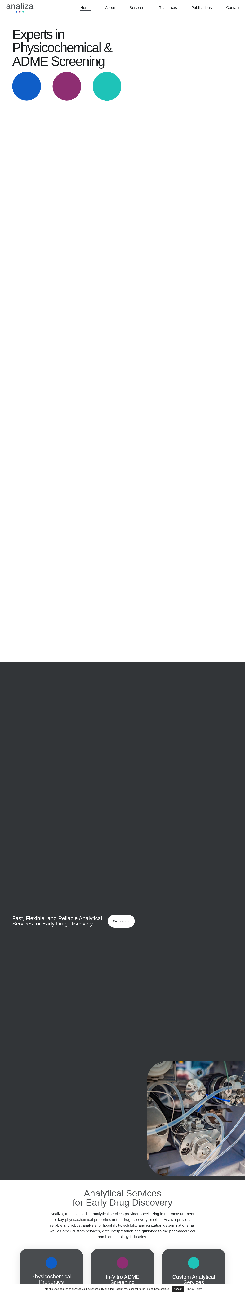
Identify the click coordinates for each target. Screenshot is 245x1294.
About (110, 8)
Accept (178, 1288)
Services (137, 8)
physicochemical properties (88, 1219)
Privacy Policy (194, 1288)
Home (85, 8)
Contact (232, 8)
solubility (130, 1225)
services (117, 1214)
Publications (201, 8)
